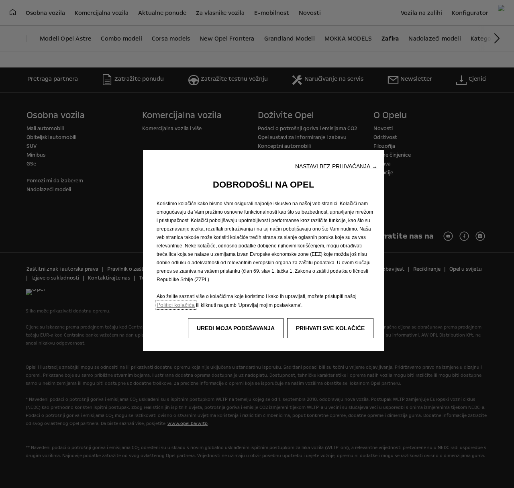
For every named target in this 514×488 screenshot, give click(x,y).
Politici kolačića (176, 305)
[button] (336, 166)
